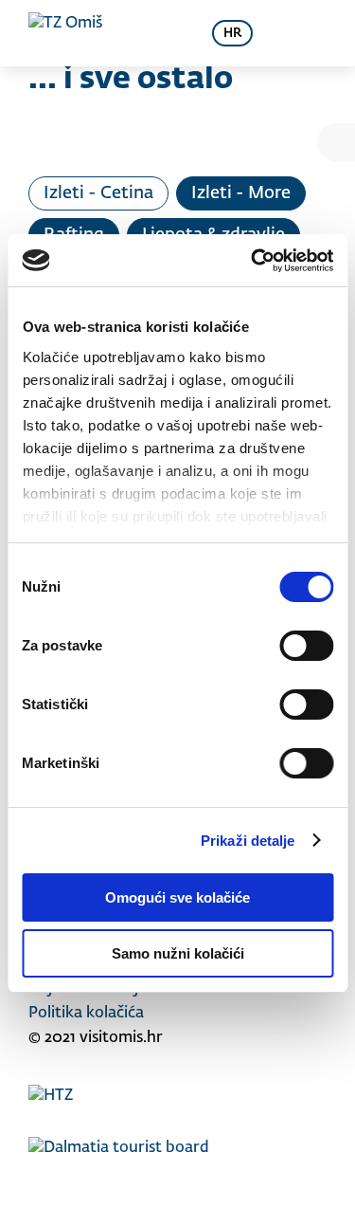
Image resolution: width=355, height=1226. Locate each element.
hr (232, 33)
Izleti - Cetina (98, 193)
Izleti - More (241, 193)
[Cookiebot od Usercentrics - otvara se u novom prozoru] (252, 260)
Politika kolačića (86, 1013)
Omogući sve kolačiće (177, 897)
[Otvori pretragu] (165, 33)
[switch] (306, 646)
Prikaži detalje (248, 841)
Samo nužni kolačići (178, 953)
